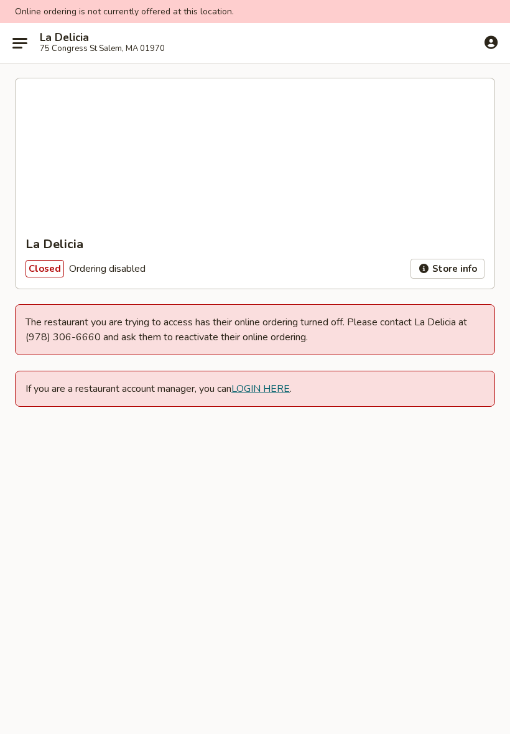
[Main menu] (20, 43)
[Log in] (491, 42)
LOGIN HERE (260, 389)
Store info (453, 268)
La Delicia (64, 38)
